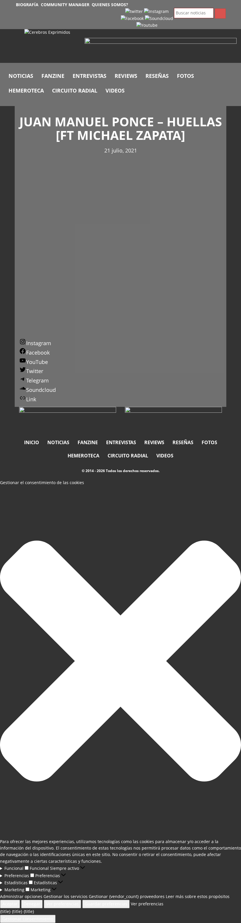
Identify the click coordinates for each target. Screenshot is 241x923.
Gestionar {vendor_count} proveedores (127, 896)
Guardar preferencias (106, 904)
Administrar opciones (21, 896)
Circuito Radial (74, 90)
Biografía (27, 4)
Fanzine (52, 75)
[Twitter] (134, 11)
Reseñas (157, 75)
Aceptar (10, 904)
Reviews (126, 75)
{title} (5, 911)
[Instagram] (156, 11)
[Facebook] (132, 18)
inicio (31, 442)
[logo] (50, 46)
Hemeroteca (26, 90)
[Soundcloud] (159, 18)
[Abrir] (161, 49)
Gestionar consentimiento (27, 919)
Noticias (21, 75)
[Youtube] (147, 25)
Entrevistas (89, 75)
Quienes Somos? (110, 4)
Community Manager (65, 4)
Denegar (32, 904)
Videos (115, 90)
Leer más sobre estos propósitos (198, 896)
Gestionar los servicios (65, 896)
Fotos (185, 75)
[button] (120, 662)
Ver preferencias (62, 904)
